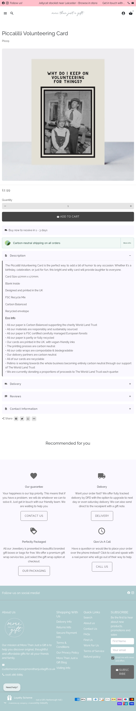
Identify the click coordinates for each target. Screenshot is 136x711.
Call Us (102, 566)
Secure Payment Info (66, 635)
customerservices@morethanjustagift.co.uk (28, 667)
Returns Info (63, 627)
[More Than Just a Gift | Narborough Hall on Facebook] (3, 3)
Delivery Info (64, 621)
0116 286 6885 (12, 674)
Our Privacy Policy (67, 652)
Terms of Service (94, 651)
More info (127, 243)
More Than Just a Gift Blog (67, 660)
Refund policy (92, 656)
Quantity (7, 200)
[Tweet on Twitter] (22, 418)
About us (89, 623)
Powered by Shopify (18, 703)
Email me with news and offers (124, 659)
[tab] (68, 256)
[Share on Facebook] (16, 418)
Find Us (88, 640)
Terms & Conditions (62, 645)
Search (88, 617)
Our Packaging (34, 570)
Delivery (102, 515)
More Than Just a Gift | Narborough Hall (43, 700)
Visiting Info (63, 667)
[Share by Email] (34, 418)
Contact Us (34, 515)
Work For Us (91, 645)
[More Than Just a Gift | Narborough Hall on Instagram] (7, 3)
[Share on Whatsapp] (28, 418)
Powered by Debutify (38, 703)
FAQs (87, 634)
